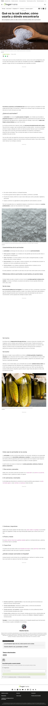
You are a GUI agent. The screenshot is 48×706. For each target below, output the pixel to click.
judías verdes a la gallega (32, 529)
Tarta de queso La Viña (31, 1)
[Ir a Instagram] (43, 8)
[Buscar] (45, 4)
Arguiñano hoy (7, 1)
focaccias (14, 540)
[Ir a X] (41, 8)
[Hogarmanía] (12, 4)
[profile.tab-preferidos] (3, 56)
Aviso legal (18, 695)
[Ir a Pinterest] (28, 689)
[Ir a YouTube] (22, 689)
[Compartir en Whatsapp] (5, 56)
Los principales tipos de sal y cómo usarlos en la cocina (19, 643)
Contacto (33, 693)
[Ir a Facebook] (39, 8)
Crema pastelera (22, 1)
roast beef (29, 472)
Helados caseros (14, 1)
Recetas (3, 8)
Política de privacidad (36, 695)
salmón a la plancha (39, 472)
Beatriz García (6, 54)
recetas (4, 655)
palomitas (35, 548)
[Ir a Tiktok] (25, 689)
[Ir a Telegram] (33, 689)
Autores (18, 693)
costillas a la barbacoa (19, 483)
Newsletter (3, 695)
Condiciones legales (12, 676)
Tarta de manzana (40, 1)
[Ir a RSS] (35, 689)
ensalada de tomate (25, 548)
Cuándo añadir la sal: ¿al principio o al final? (16, 646)
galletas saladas (21, 540)
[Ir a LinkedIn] (20, 689)
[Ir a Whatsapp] (45, 8)
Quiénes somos (4, 693)
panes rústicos (7, 540)
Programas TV (15, 8)
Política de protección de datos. (24, 676)
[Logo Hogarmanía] (24, 686)
